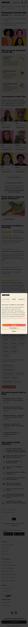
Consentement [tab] (6, 299)
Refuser (14, 331)
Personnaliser (13, 328)
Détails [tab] (14, 299)
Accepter (14, 325)
